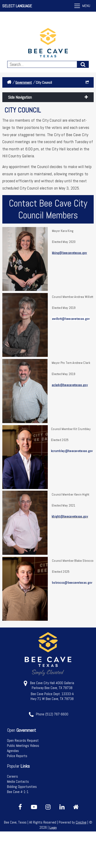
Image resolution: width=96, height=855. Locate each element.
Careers (12, 776)
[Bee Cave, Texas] (48, 43)
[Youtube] (34, 807)
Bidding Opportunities (22, 786)
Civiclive (81, 822)
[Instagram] (48, 807)
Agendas (13, 750)
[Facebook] (20, 807)
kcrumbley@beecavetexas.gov (72, 451)
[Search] (83, 64)
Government (23, 82)
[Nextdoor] (76, 807)
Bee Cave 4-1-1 (17, 791)
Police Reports (17, 755)
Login (53, 827)
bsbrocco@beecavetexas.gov (72, 582)
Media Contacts (18, 781)
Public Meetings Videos (23, 745)
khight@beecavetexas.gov (70, 516)
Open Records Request (23, 740)
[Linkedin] (62, 807)
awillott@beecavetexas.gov (71, 319)
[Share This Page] (87, 82)
